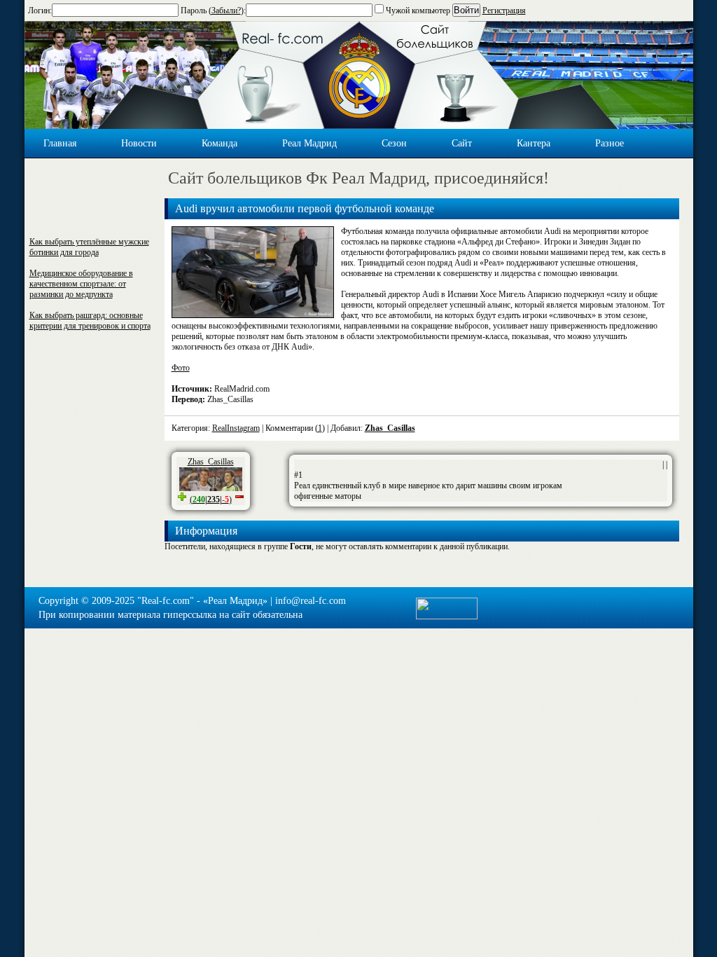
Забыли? (226, 10)
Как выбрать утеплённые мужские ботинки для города (89, 247)
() (211, 499)
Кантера (533, 143)
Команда (219, 143)
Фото (181, 368)
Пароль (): (213, 10)
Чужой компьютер (417, 10)
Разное (609, 143)
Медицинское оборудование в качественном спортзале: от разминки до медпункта (81, 283)
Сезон (394, 143)
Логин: (40, 10)
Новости (139, 143)
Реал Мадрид (309, 143)
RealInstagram (236, 428)
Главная (59, 143)
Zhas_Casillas (390, 428)
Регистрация (504, 10)
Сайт (462, 143)
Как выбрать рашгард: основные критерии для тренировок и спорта (90, 320)
